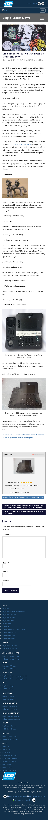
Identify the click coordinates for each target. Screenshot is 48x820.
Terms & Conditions (9, 770)
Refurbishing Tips (37, 497)
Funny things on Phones (22, 497)
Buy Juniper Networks (9, 706)
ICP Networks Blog (35, 60)
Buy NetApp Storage (9, 726)
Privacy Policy (7, 767)
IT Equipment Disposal (22, 144)
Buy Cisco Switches (8, 621)
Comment (6, 534)
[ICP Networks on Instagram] (39, 3)
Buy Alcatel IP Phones (9, 646)
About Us (5, 746)
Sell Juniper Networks (9, 709)
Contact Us (6, 749)
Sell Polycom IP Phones (10, 739)
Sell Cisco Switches (8, 639)
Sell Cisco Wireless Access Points (13, 630)
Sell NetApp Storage (9, 729)
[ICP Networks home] (8, 4)
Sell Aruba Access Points (10, 659)
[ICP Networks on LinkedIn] (42, 3)
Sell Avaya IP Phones (9, 669)
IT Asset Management (9, 755)
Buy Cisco (5, 609)
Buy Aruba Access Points (10, 656)
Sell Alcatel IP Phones (9, 649)
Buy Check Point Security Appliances (14, 676)
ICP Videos (6, 752)
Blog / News (6, 764)
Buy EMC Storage (8, 686)
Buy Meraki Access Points (10, 716)
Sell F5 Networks (8, 699)
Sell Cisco (5, 627)
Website (5, 580)
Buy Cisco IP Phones (9, 615)
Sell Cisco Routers (8, 636)
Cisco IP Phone (8, 497)
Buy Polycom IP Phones (10, 736)
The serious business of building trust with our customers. (23, 512)
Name (5, 563)
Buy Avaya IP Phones (9, 666)
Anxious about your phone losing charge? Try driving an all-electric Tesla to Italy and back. (23, 507)
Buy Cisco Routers (8, 618)
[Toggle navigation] (43, 10)
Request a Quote (32, 3)
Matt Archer (22, 60)
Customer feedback (9, 761)
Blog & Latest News (16, 18)
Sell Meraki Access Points (11, 719)
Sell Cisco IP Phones (9, 633)
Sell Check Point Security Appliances (14, 679)
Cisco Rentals (6, 624)
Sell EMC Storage (8, 689)
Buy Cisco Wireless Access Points (13, 612)
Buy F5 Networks (8, 696)
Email (5, 572)
